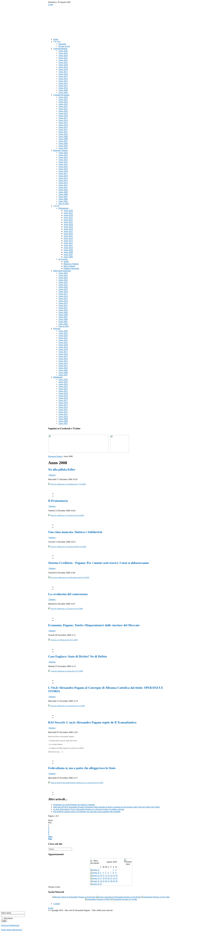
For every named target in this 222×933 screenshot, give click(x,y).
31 (101, 884)
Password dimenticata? (10, 925)
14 (111, 875)
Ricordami (8, 918)
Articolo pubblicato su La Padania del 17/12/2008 (68, 484)
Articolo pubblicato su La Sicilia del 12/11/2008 (68, 706)
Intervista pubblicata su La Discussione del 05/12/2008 (70, 577)
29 (114, 881)
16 (116, 875)
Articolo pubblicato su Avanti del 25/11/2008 (67, 671)
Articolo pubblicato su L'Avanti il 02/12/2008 (67, 609)
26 (106, 881)
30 (116, 881)
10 (101, 875)
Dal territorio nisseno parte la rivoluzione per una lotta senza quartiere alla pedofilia (86, 811)
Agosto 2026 (111, 862)
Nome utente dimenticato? (11, 930)
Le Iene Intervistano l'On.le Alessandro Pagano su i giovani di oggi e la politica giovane (88, 809)
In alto (50, 908)
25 (104, 881)
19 (106, 878)
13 (109, 875)
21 (111, 878)
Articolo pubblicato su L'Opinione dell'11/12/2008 (68, 547)
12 (106, 875)
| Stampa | (52, 475)
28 (111, 881)
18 (104, 878)
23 (116, 878)
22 (114, 878)
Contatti (56, 904)
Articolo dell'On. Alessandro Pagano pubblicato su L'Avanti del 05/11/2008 (77, 783)
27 (109, 881)
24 (101, 881)
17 (101, 878)
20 (109, 878)
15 (114, 875)
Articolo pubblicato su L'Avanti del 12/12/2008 (67, 515)
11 (103, 875)
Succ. (50, 836)
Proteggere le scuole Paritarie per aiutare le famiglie (74, 805)
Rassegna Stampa (55, 456)
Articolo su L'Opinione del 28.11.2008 (64, 640)
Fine (50, 839)
